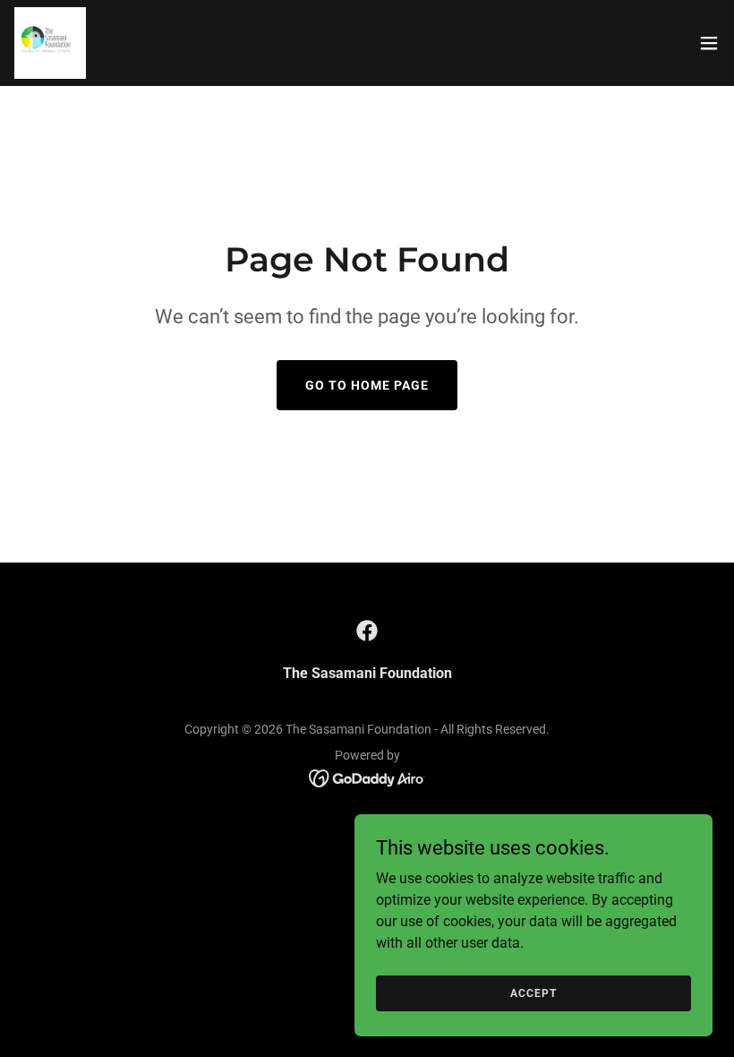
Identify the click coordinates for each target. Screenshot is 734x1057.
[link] (50, 43)
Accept (533, 992)
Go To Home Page (367, 385)
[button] (709, 43)
